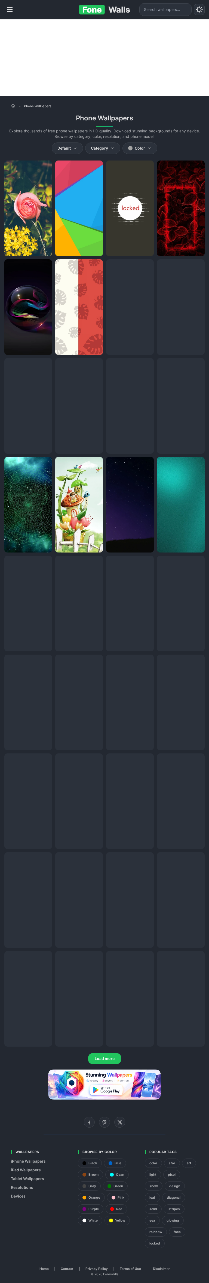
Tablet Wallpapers (27, 1178)
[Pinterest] (104, 1122)
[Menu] (9, 9)
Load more (105, 1058)
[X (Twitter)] (119, 1122)
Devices (18, 1196)
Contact (67, 1269)
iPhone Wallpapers (28, 1161)
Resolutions (22, 1187)
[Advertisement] (104, 57)
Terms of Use (130, 1269)
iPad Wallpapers (26, 1170)
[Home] (13, 105)
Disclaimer (161, 1269)
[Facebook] (89, 1122)
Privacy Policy (96, 1269)
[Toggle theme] (199, 9)
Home (44, 1269)
